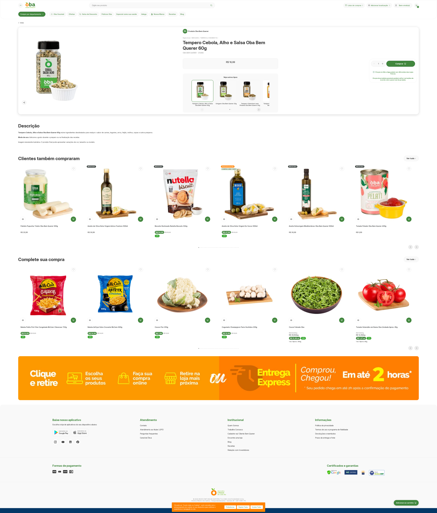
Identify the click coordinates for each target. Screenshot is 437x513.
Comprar (399, 64)
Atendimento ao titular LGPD (152, 429)
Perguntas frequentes (149, 434)
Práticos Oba (107, 14)
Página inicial (186, 38)
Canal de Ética (146, 438)
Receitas (172, 14)
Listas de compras (354, 5)
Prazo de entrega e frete (325, 438)
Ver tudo (410, 158)
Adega (143, 14)
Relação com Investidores (238, 450)
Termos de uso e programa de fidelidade (331, 429)
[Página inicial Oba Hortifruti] (30, 5)
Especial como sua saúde (126, 14)
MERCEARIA (195, 38)
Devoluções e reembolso (325, 434)
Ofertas (72, 14)
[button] (416, 5)
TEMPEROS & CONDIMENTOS (208, 38)
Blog (182, 14)
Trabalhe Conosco (235, 429)
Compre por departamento (30, 14)
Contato (143, 425)
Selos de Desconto (89, 14)
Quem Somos (233, 425)
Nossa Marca (159, 14)
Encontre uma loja (235, 438)
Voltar (22, 23)
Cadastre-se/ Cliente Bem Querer (241, 434)
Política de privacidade (324, 425)
